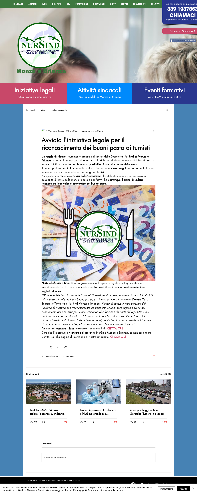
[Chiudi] (193, 489)
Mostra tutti (166, 373)
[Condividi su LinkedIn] (58, 347)
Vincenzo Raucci (73, 480)
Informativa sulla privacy (111, 490)
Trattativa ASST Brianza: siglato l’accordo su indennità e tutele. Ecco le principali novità (47, 411)
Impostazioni (166, 488)
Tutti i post (30, 110)
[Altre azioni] (153, 131)
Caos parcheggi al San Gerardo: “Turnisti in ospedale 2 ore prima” (148, 411)
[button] (166, 110)
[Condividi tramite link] (65, 347)
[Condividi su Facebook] (43, 347)
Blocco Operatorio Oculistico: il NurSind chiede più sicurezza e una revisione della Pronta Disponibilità (98, 411)
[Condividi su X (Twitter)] (50, 347)
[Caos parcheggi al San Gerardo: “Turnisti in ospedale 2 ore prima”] (148, 391)
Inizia (43, 110)
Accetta (183, 488)
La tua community (59, 110)
